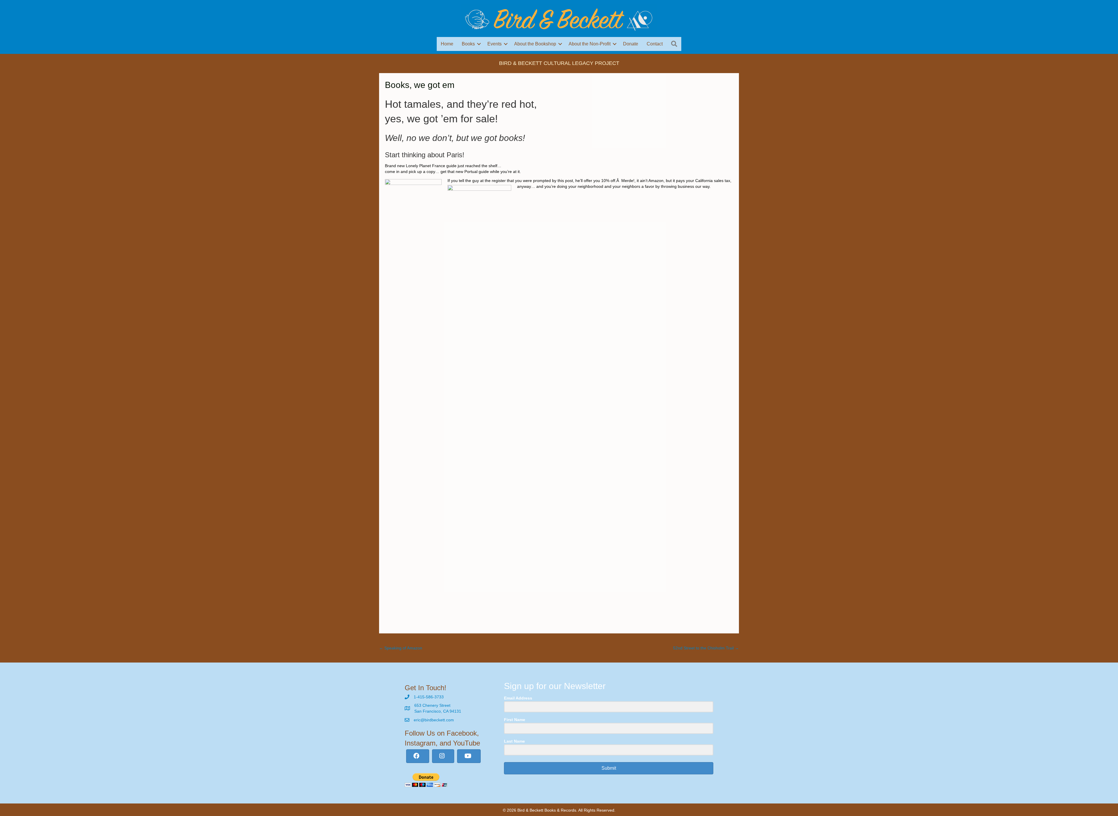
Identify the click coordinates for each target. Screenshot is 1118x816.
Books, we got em (419, 85)
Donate (630, 43)
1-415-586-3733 (429, 697)
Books (468, 43)
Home (447, 43)
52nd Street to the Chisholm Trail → (706, 648)
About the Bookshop (535, 43)
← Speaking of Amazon (400, 648)
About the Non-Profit (590, 43)
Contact (655, 43)
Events (494, 43)
